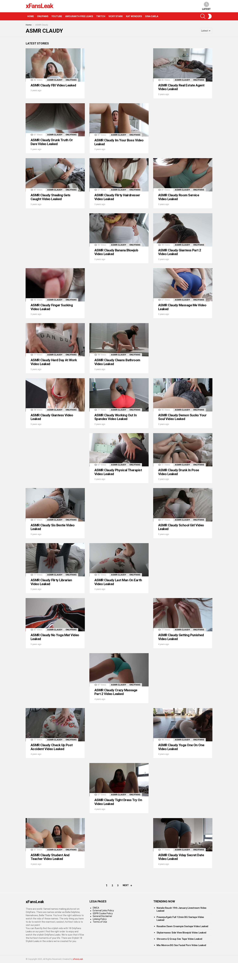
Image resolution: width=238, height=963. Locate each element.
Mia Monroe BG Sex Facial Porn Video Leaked (181, 945)
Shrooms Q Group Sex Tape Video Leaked (179, 938)
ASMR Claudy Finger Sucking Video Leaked (52, 307)
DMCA (96, 907)
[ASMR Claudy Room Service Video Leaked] (182, 174)
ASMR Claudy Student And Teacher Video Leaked (50, 857)
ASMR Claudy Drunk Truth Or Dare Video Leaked (52, 142)
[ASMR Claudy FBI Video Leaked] (55, 65)
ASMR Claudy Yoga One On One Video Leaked (181, 747)
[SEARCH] (202, 16)
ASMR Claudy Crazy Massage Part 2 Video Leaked (115, 692)
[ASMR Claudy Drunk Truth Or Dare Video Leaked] (55, 120)
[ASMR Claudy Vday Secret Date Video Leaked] (182, 834)
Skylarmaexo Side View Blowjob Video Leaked (181, 932)
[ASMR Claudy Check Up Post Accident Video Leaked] (55, 724)
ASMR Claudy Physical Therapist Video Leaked (118, 472)
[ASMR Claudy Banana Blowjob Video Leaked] (119, 230)
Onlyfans (42, 16)
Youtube (56, 16)
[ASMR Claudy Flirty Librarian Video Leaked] (55, 559)
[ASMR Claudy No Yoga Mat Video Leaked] (55, 614)
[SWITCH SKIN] (209, 16)
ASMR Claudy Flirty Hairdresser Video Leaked (117, 197)
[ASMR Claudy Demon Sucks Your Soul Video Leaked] (182, 394)
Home (30, 16)
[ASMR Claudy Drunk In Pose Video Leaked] (182, 449)
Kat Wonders (134, 16)
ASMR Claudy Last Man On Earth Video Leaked (118, 582)
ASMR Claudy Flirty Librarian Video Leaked (51, 582)
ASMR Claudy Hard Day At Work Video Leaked (54, 362)
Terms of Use (100, 922)
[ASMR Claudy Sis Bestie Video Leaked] (55, 504)
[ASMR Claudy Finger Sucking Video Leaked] (55, 284)
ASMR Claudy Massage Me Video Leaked (182, 307)
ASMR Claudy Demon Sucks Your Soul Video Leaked (182, 417)
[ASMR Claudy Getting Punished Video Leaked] (182, 614)
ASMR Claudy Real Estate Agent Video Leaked (181, 87)
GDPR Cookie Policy (103, 913)
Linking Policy (100, 919)
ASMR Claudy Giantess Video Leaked (52, 417)
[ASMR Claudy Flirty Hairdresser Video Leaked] (119, 174)
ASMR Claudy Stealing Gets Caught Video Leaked (50, 197)
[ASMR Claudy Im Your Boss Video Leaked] (119, 120)
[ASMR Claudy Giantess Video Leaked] (55, 394)
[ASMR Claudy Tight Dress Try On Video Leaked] (119, 779)
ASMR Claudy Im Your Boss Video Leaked (118, 142)
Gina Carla (151, 16)
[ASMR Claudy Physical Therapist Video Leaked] (119, 449)
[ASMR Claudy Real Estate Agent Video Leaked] (182, 65)
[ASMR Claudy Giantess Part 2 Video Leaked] (182, 230)
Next (126, 885)
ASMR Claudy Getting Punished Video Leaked (181, 637)
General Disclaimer (102, 916)
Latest (206, 9)
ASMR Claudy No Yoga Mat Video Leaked (55, 637)
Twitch (100, 16)
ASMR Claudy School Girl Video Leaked (181, 527)
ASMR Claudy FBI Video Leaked (53, 85)
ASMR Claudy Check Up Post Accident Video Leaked (52, 747)
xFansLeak (39, 6)
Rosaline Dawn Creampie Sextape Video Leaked (182, 926)
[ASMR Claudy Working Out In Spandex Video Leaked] (119, 394)
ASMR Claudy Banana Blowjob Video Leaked (116, 252)
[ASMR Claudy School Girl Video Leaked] (182, 504)
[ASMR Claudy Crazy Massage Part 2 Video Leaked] (119, 669)
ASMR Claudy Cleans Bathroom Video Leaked (117, 362)
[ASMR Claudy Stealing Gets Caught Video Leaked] (55, 174)
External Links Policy (103, 910)
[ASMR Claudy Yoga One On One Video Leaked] (182, 724)
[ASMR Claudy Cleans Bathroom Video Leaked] (119, 339)
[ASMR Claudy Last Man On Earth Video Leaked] (119, 559)
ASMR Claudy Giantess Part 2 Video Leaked (179, 252)
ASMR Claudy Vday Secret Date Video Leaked (181, 857)
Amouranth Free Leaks (79, 16)
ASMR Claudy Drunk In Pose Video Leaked (178, 472)
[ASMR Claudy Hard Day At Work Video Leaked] (55, 339)
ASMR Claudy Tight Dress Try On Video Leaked (118, 802)
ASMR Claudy (54, 80)
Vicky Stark (115, 16)
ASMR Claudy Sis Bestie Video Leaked (52, 527)
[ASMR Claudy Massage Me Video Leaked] (182, 284)
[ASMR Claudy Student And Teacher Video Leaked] (55, 834)
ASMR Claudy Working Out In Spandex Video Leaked (115, 417)
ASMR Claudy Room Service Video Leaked (178, 197)
